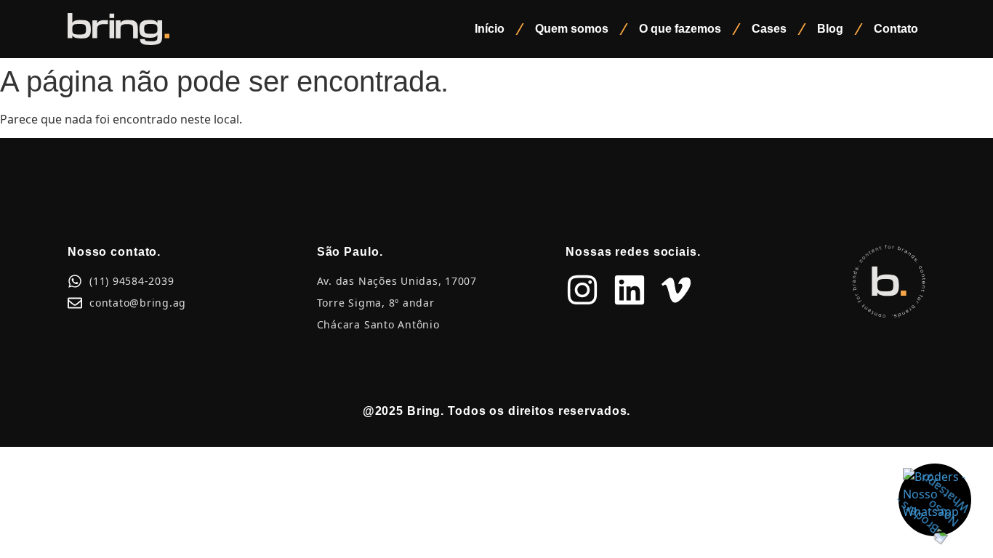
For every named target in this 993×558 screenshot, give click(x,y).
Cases (769, 29)
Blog (830, 29)
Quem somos (571, 29)
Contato (896, 29)
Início (489, 29)
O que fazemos (680, 29)
